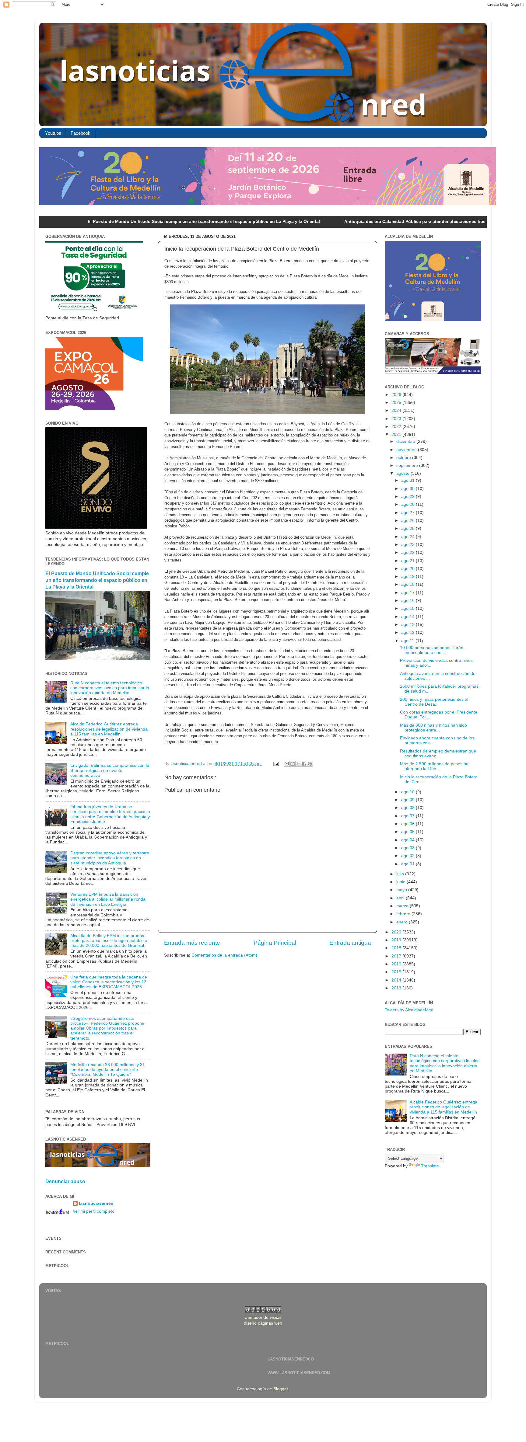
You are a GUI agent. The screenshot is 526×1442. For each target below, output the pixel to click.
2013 (396, 988)
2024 (396, 410)
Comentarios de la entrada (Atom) (224, 955)
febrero (404, 914)
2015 (396, 972)
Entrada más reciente (192, 943)
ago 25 (408, 528)
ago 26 (408, 520)
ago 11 (408, 640)
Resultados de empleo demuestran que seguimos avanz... (438, 753)
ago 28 (408, 504)
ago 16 (408, 600)
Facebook (80, 133)
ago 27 (408, 512)
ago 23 (408, 544)
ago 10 (408, 792)
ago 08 (408, 807)
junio (401, 882)
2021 (396, 434)
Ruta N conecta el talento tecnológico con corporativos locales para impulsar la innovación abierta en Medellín (109, 688)
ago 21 (408, 560)
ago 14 (408, 616)
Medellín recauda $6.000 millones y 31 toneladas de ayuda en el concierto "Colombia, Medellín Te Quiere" (107, 1069)
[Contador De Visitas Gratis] (263, 1311)
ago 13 (408, 624)
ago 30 (408, 488)
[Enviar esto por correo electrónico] (287, 764)
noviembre (407, 449)
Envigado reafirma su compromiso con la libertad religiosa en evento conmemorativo (109, 770)
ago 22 (408, 552)
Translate (430, 1166)
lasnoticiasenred (96, 1203)
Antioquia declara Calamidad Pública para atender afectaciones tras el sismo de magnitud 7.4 (368, 221)
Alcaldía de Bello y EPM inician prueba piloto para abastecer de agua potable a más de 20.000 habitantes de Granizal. (108, 940)
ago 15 (408, 608)
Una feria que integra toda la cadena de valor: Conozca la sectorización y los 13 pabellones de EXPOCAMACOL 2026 (108, 982)
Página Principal (275, 943)
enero (402, 922)
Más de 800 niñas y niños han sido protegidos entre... (433, 727)
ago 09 (408, 799)
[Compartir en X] (298, 764)
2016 (396, 964)
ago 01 (408, 864)
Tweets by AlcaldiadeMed (409, 1010)
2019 (396, 940)
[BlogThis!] (292, 764)
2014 (396, 980)
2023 (396, 418)
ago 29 (408, 496)
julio (400, 874)
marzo (403, 906)
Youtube (53, 133)
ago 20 (408, 568)
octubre (404, 457)
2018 (396, 948)
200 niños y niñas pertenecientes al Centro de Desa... (434, 702)
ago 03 (408, 848)
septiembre (407, 465)
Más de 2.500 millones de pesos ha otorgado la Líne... (434, 766)
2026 (396, 394)
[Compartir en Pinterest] (310, 764)
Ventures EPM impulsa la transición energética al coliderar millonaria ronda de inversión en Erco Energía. (108, 899)
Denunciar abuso (65, 1181)
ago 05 (408, 831)
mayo (402, 890)
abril (401, 898)
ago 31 (408, 480)
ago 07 (408, 816)
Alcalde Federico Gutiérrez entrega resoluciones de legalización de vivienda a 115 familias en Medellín (109, 729)
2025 (396, 402)
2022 (396, 426)
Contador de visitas (263, 1317)
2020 (396, 932)
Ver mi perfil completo (93, 1211)
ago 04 (408, 840)
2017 (396, 956)
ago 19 (408, 576)
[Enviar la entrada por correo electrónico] (275, 763)
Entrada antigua (350, 943)
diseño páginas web (263, 1323)
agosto (403, 473)
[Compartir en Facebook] (304, 764)
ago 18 (408, 584)
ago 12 (408, 632)
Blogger (280, 1389)
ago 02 (408, 855)
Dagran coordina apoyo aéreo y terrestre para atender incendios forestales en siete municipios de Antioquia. (109, 858)
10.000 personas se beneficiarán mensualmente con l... (431, 650)
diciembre (406, 441)
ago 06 (408, 824)
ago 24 (408, 536)
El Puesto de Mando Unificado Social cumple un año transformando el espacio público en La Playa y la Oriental (131, 221)
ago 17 (408, 592)
